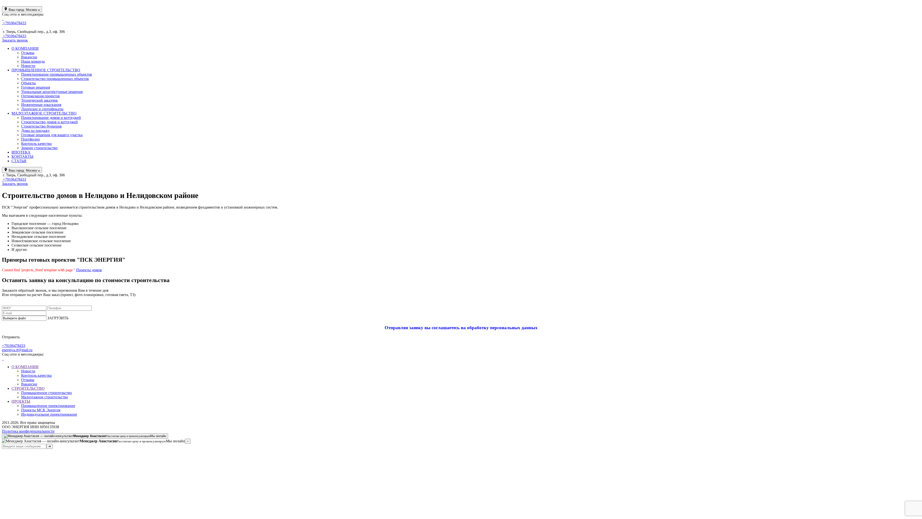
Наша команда (33, 61)
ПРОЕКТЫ (21, 401)
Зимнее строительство (39, 148)
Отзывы (27, 53)
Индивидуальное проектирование (49, 414)
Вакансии (29, 57)
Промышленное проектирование (48, 406)
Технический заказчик (39, 100)
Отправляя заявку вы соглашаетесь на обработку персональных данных (461, 327)
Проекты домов (89, 270)
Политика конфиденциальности (28, 431)
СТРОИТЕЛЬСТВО (28, 388)
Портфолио (30, 139)
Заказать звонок (15, 40)
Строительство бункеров (41, 126)
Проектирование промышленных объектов (56, 74)
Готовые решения (35, 87)
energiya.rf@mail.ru (17, 350)
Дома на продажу (35, 131)
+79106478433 (13, 346)
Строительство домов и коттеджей (49, 122)
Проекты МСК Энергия (40, 410)
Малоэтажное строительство (44, 397)
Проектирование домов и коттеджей (51, 118)
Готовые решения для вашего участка (52, 135)
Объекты (28, 83)
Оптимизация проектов (40, 96)
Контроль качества (36, 144)
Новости (28, 66)
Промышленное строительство (46, 393)
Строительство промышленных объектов (55, 79)
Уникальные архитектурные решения (52, 92)
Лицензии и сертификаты (42, 109)
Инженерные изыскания (41, 105)
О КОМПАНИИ (25, 367)
